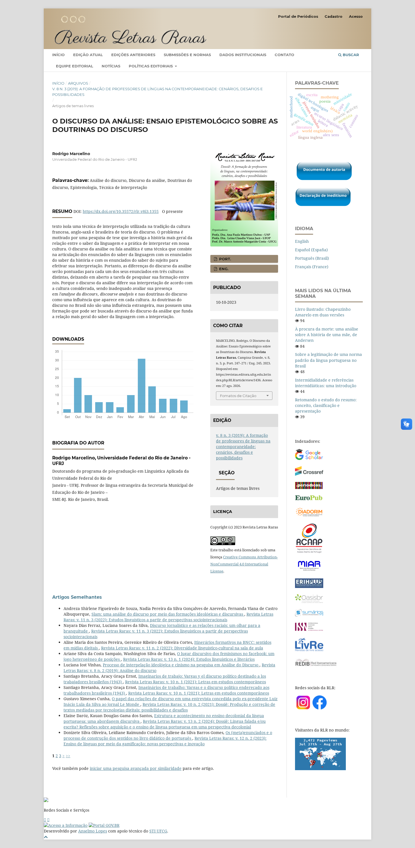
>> (68, 755)
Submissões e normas (187, 54)
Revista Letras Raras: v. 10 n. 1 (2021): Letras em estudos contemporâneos (195, 681)
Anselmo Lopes (92, 831)
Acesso (356, 16)
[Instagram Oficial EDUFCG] (48, 819)
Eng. (223, 268)
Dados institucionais (242, 54)
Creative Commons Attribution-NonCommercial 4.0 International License (244, 564)
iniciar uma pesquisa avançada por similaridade (136, 768)
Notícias (111, 66)
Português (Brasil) (312, 258)
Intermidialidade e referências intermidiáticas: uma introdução (325, 382)
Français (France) (311, 266)
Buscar (350, 54)
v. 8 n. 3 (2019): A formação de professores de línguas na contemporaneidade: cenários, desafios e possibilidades (157, 92)
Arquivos (78, 83)
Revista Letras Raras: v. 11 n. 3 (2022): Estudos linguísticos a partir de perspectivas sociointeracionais (168, 616)
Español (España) (311, 249)
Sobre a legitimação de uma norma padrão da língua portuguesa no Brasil (328, 360)
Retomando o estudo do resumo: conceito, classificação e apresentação (326, 405)
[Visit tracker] (320, 768)
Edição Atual (88, 54)
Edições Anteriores (133, 54)
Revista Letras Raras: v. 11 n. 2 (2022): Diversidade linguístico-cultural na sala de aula (182, 648)
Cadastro (333, 16)
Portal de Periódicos (298, 16)
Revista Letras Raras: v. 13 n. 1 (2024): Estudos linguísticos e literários (189, 659)
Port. (224, 259)
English (302, 241)
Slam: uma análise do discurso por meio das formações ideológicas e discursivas (167, 614)
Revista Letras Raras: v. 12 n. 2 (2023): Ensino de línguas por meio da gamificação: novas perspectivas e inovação (165, 740)
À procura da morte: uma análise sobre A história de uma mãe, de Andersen (326, 334)
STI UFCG (158, 831)
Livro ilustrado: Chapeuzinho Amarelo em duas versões (323, 312)
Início (58, 54)
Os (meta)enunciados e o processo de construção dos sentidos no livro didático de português (168, 735)
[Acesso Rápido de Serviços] (45, 819)
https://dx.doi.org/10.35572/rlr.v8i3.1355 (121, 211)
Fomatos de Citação (238, 395)
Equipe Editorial (74, 66)
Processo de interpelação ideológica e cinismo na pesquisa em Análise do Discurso (181, 665)
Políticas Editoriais (151, 66)
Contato (284, 54)
